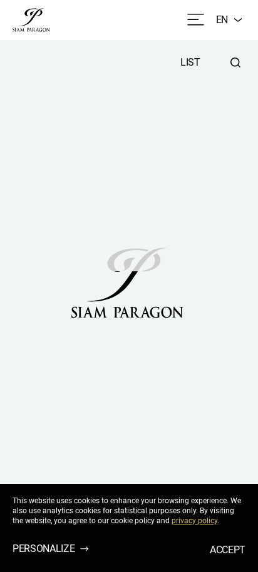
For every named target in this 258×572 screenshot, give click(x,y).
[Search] (235, 62)
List (190, 62)
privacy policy (194, 520)
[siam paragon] (31, 20)
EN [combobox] (222, 20)
